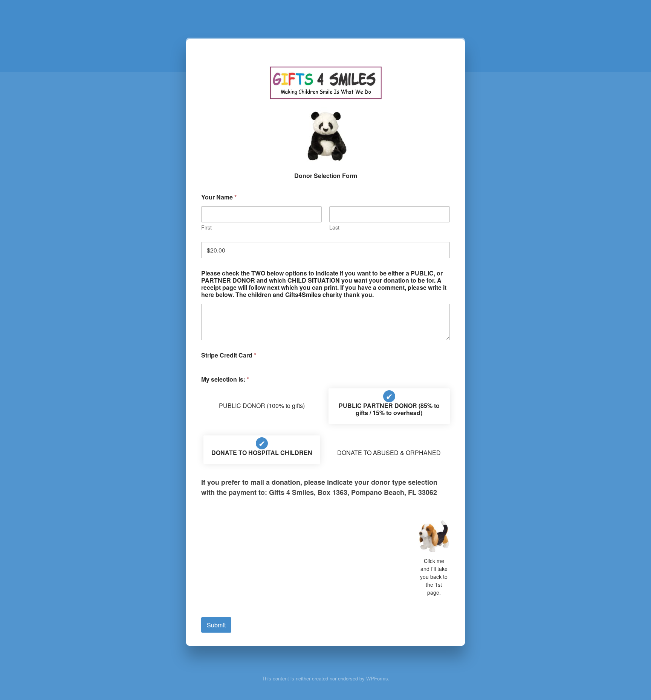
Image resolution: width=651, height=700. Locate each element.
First (206, 227)
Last (334, 227)
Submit (216, 625)
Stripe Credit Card (228, 355)
